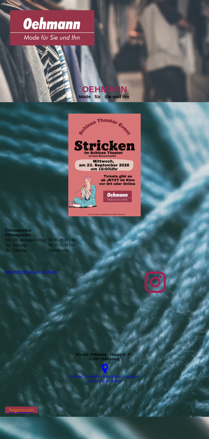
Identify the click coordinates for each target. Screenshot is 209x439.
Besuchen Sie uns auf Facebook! (31, 271)
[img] (52, 27)
